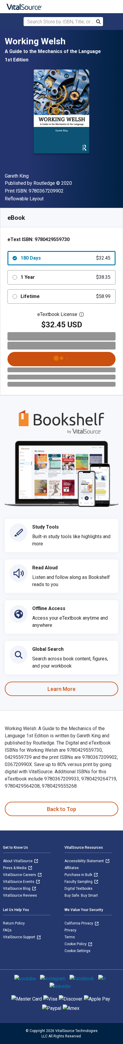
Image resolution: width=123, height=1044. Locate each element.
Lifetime (65, 296)
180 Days (65, 258)
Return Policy (14, 923)
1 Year (65, 277)
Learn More (61, 689)
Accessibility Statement (84, 861)
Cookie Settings (77, 951)
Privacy (70, 930)
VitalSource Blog (17, 888)
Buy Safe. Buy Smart (81, 895)
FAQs (7, 930)
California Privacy (79, 923)
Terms (69, 937)
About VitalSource (18, 861)
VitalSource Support (19, 937)
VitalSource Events (19, 882)
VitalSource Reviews (20, 895)
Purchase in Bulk (78, 875)
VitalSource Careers (20, 875)
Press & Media (15, 868)
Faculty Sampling (78, 882)
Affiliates (71, 868)
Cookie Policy (75, 944)
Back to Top (61, 809)
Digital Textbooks (78, 888)
